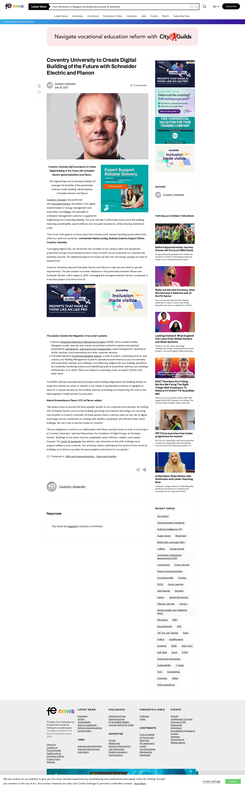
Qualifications (176, 639)
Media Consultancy (118, 752)
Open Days (176, 727)
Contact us (52, 747)
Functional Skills (165, 577)
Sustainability (164, 665)
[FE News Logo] (14, 6)
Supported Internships (168, 658)
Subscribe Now (181, 16)
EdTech (81, 719)
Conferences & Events (181, 719)
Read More (140, 783)
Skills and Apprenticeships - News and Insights (91, 456)
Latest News (61, 16)
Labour (160, 597)
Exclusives (77, 16)
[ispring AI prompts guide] (71, 315)
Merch (165, 16)
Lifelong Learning (166, 603)
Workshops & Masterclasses (178, 741)
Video (143, 719)
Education (83, 716)
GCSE (160, 584)
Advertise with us (55, 756)
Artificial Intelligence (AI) (169, 529)
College (161, 548)
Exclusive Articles (117, 716)
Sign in (216, 6)
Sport (174, 652)
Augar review (164, 535)
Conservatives (177, 548)
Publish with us (54, 753)
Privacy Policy (53, 759)
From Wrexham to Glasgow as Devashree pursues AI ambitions (86, 6)
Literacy (183, 603)
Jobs (143, 16)
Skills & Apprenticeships (90, 727)
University (162, 678)
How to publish (147, 734)
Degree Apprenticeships (169, 571)
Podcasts (144, 716)
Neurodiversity (164, 626)
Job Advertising (116, 749)
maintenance (71, 348)
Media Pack (114, 743)
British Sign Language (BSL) (171, 542)
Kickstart (179, 590)
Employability (84, 722)
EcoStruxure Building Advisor (87, 355)
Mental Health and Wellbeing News (172, 612)
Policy (186, 632)
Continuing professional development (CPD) (169, 557)
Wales (175, 678)
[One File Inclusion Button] (123, 315)
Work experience (166, 684)
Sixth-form (187, 645)
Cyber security (182, 564)
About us (51, 744)
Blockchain (180, 535)
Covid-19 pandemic (71, 441)
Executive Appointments (90, 746)
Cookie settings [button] (211, 781)
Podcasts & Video (112, 16)
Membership (146, 752)
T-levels (180, 665)
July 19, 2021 (61, 87)
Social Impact (84, 730)
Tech (159, 671)
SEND (174, 645)
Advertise (132, 16)
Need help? (145, 755)
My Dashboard (147, 743)
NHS (179, 626)
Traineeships (173, 671)
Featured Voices (117, 719)
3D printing (162, 516)
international (163, 590)
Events (154, 16)
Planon (67, 211)
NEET (175, 619)
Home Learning (176, 584)
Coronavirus (163, 564)
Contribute (93, 16)
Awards (174, 716)
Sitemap (51, 762)
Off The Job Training (167, 632)
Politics (160, 639)
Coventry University (65, 83)
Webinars (175, 736)
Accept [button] (233, 781)
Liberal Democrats (178, 597)
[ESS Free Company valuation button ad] (175, 130)
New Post (144, 740)
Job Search (83, 752)
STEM (185, 652)
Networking (176, 725)
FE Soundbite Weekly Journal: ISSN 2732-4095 (121, 723)
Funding (182, 577)
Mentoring (162, 619)
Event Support (116, 755)
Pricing (112, 740)
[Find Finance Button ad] (175, 101)
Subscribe (231, 6)
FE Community (54, 750)
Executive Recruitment (89, 749)
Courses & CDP (178, 722)
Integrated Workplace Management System (83, 341)
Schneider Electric (61, 203)
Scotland (161, 645)
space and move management (96, 348)
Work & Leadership (87, 725)
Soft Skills (162, 652)
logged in (73, 526)
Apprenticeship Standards (170, 522)
